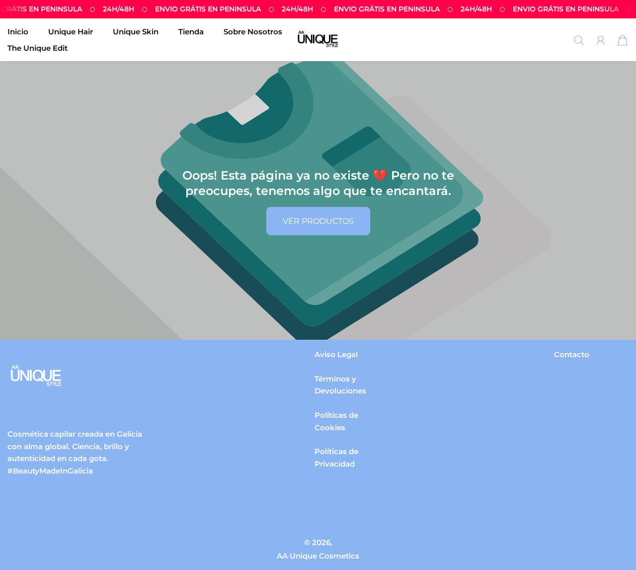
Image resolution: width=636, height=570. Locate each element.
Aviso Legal (336, 354)
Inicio (17, 31)
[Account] (601, 40)
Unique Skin (136, 31)
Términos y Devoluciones (340, 385)
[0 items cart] (623, 40)
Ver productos (318, 221)
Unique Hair (70, 31)
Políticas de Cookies (336, 421)
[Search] (579, 40)
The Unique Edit (37, 48)
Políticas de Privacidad (336, 458)
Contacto (571, 354)
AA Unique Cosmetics (318, 556)
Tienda (191, 31)
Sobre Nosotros (253, 31)
